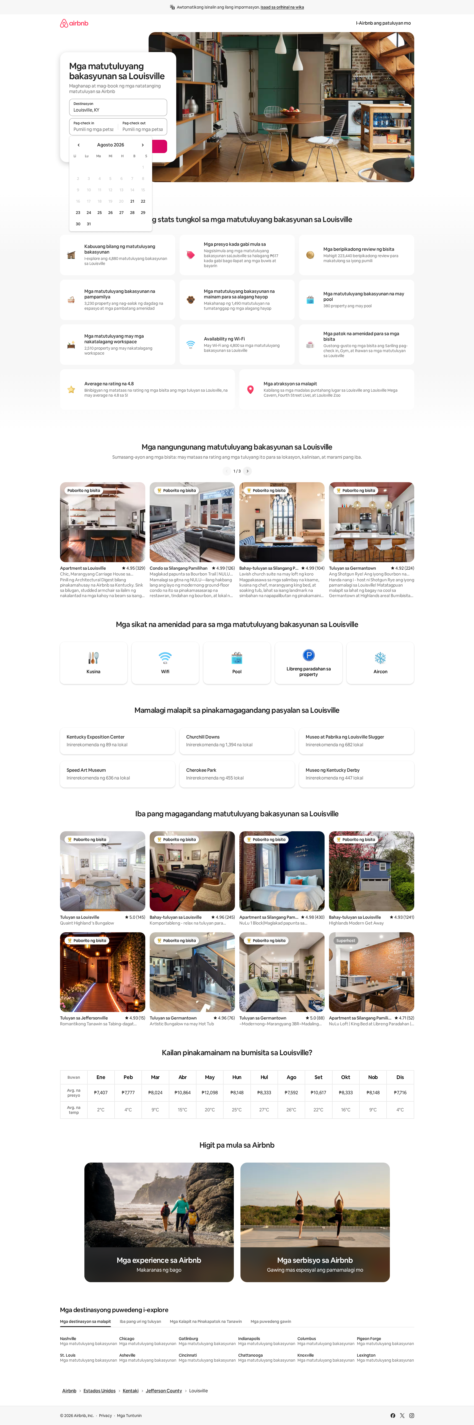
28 (132, 212)
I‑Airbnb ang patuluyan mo (383, 23)
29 (143, 212)
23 (78, 212)
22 (143, 201)
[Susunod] (247, 471)
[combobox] (118, 110)
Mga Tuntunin (129, 1415)
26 (110, 212)
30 (78, 223)
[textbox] (94, 129)
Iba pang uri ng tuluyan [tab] (140, 1321)
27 (121, 212)
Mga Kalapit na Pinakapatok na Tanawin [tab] (206, 1321)
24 (89, 212)
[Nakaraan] (226, 471)
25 (99, 212)
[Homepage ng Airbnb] (74, 23)
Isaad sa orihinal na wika (282, 7)
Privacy (105, 1415)
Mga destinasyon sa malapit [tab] (85, 1321)
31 (89, 223)
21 (132, 201)
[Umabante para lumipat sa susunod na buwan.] (142, 145)
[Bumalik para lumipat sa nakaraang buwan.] (79, 145)
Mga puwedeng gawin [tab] (271, 1321)
